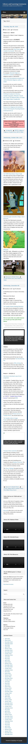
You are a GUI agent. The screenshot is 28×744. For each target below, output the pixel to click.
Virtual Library (16, 49)
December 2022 (8, 665)
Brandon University (17, 462)
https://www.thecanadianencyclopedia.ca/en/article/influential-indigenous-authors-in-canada (13, 80)
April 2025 (7, 638)
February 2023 (8, 663)
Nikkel (22, 132)
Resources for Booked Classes (12, 276)
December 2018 (8, 716)
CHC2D (5, 488)
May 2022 (7, 671)
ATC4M (9, 278)
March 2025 (8, 640)
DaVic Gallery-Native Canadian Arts (11, 99)
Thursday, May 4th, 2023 (11, 26)
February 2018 (8, 729)
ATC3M (5, 278)
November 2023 (9, 652)
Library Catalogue (9, 468)
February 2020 (8, 699)
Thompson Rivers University (10, 450)
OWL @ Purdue (17, 363)
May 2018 (7, 724)
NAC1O (18, 132)
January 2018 (8, 731)
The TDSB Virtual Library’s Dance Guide (12, 173)
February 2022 (8, 675)
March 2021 (8, 686)
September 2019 (9, 708)
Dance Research (18, 278)
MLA (5, 490)
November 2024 (9, 642)
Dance (12, 278)
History (21, 488)
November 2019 (9, 704)
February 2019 (8, 714)
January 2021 (8, 689)
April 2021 (7, 685)
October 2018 (8, 719)
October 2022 (8, 668)
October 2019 (8, 706)
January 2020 (8, 701)
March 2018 (8, 727)
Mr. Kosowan (15, 29)
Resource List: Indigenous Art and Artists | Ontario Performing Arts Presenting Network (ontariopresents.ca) (13, 109)
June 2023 (7, 656)
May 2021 (7, 683)
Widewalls (16, 95)
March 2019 (8, 713)
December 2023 (8, 650)
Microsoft (5, 510)
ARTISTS (16, 130)
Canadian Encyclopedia (8, 51)
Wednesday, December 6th (11, 285)
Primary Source (13, 490)
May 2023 (7, 658)
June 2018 (7, 722)
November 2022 (9, 666)
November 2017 (9, 734)
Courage (20, 740)
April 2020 (7, 696)
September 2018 (9, 721)
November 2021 (9, 678)
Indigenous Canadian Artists (10, 132)
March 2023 (8, 661)
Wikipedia (5, 249)
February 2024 (8, 648)
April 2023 (7, 660)
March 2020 (8, 698)
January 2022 (8, 676)
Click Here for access (8, 584)
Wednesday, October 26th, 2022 (13, 137)
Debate (9, 488)
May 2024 (7, 645)
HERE (16, 398)
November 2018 (9, 718)
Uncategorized (9, 130)
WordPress (13, 740)
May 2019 (7, 709)
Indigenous (21, 130)
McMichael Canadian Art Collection (11, 94)
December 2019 (8, 703)
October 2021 (8, 680)
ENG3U (13, 488)
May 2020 (7, 694)
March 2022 (8, 673)
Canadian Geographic (8, 95)
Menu (4, 12)
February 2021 (8, 688)
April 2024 (7, 647)
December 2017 (8, 732)
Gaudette (17, 488)
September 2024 (9, 643)
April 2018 (7, 726)
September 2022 (9, 670)
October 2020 (8, 693)
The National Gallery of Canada (17, 97)
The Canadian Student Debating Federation (13, 306)
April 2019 (7, 711)
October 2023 (8, 653)
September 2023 (9, 655)
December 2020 (8, 691)
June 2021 (7, 681)
